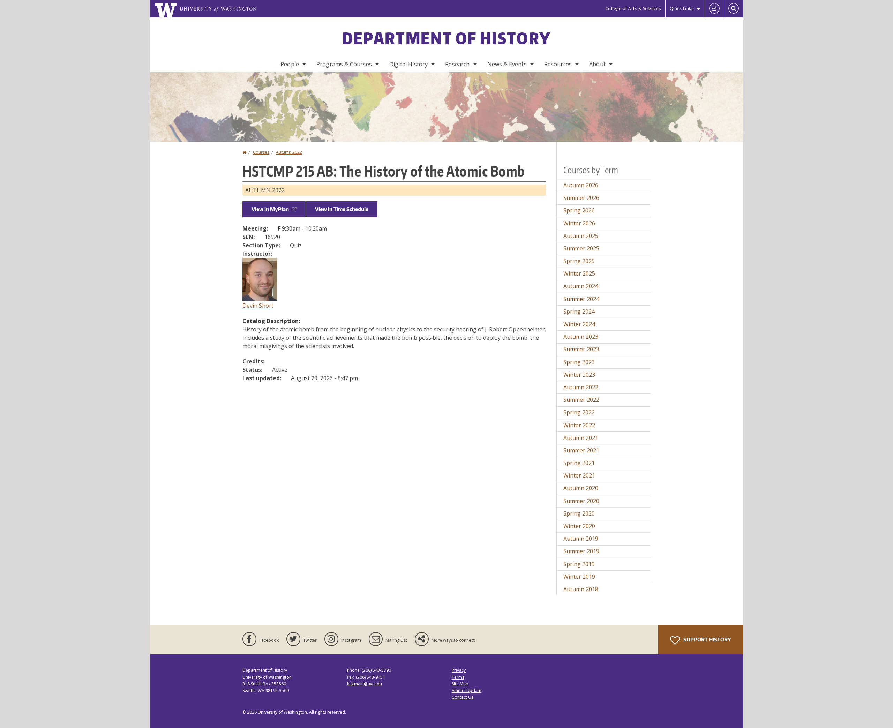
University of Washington (282, 712)
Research (457, 64)
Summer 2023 (581, 349)
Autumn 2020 (580, 488)
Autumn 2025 (580, 236)
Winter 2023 (579, 374)
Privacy (459, 670)
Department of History (446, 38)
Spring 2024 (579, 311)
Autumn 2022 (289, 152)
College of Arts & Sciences (633, 9)
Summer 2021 (581, 450)
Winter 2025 (579, 273)
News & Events (507, 64)
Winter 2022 (579, 425)
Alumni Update (466, 690)
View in (270, 209)
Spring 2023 (579, 362)
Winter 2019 (579, 576)
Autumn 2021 (580, 438)
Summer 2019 (581, 551)
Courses (261, 152)
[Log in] (714, 8)
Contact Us (462, 697)
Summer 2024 (581, 299)
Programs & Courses (344, 64)
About (597, 64)
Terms (458, 677)
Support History (706, 640)
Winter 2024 (579, 324)
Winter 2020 (579, 526)
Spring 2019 (579, 564)
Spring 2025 (579, 261)
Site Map (460, 684)
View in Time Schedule (341, 209)
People (289, 64)
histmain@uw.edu (364, 684)
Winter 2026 (579, 223)
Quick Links (682, 9)
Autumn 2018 (580, 589)
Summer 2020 (581, 501)
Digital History (408, 64)
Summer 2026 (581, 198)
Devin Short (257, 305)
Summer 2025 (581, 248)
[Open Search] (733, 8)
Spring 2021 (579, 463)
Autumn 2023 (580, 336)
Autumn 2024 (580, 286)
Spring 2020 (579, 513)
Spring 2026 (579, 210)
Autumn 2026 (580, 185)
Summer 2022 (581, 400)
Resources (558, 64)
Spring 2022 (579, 412)
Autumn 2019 (580, 538)
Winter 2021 (579, 475)
